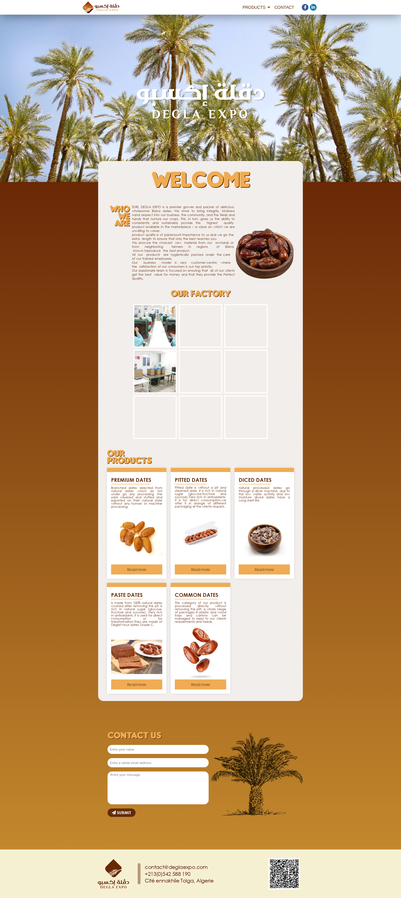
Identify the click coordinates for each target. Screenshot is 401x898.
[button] (136, 569)
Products (253, 7)
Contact (284, 7)
